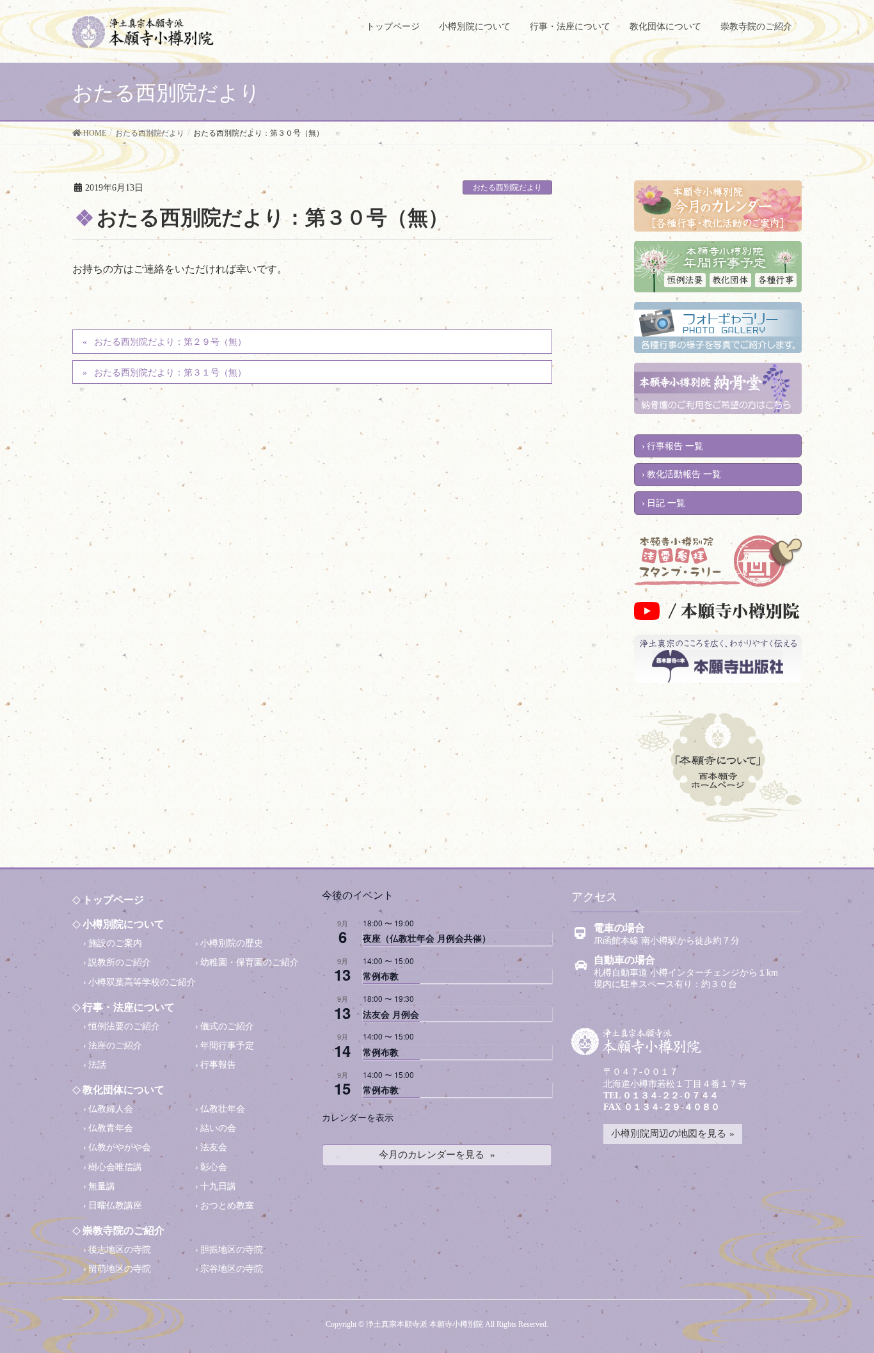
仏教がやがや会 (119, 1147)
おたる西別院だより (507, 187)
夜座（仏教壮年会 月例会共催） (427, 937)
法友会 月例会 (391, 1014)
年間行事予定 (227, 1045)
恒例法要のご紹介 (124, 1026)
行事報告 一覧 (675, 446)
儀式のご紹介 (227, 1026)
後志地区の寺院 (119, 1249)
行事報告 (218, 1065)
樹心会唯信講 (115, 1167)
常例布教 (381, 975)
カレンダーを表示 (357, 1117)
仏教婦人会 (110, 1109)
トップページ (113, 899)
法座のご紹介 (115, 1045)
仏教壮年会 (222, 1109)
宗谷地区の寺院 (231, 1269)
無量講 (101, 1186)
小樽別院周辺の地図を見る (668, 1133)
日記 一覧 (666, 503)
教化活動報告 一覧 (684, 474)
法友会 (213, 1147)
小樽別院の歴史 (231, 943)
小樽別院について (123, 924)
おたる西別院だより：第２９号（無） (170, 342)
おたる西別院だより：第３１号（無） (170, 372)
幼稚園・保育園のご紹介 (249, 962)
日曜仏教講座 (115, 1205)
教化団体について (123, 1089)
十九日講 (218, 1186)
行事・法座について (129, 1007)
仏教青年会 (110, 1128)
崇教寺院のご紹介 (123, 1230)
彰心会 (213, 1167)
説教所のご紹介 (119, 962)
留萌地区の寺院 (119, 1269)
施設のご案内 (115, 943)
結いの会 (218, 1128)
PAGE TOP (838, 1325)
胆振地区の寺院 (231, 1249)
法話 (97, 1065)
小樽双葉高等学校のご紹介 (142, 982)
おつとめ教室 (227, 1205)
